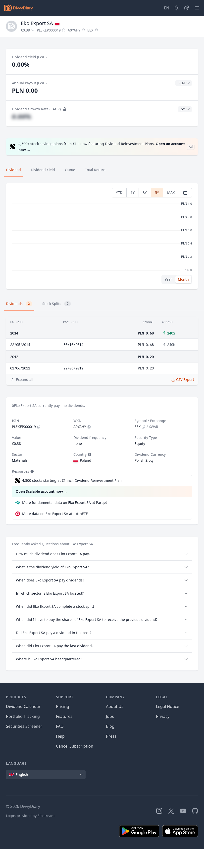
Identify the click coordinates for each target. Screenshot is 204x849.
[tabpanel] (102, 236)
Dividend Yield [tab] (43, 169)
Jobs (110, 716)
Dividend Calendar (23, 706)
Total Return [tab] (95, 169)
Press (111, 736)
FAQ (60, 726)
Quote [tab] (70, 169)
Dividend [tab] (13, 169)
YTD (119, 192)
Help (60, 736)
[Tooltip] (89, 454)
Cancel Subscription (74, 746)
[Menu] (197, 8)
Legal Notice (167, 706)
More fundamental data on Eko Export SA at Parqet (64, 502)
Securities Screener (24, 726)
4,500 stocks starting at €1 (72, 480)
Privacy (162, 716)
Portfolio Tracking (23, 716)
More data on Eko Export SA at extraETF (55, 513)
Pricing (62, 706)
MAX (171, 192)
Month (183, 279)
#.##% (21, 116)
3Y (145, 192)
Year (168, 279)
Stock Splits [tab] (55, 303)
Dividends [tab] (18, 303)
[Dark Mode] (176, 7)
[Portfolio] (186, 7)
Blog (110, 726)
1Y (133, 192)
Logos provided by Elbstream (30, 815)
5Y (157, 192)
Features (64, 716)
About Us (114, 706)
